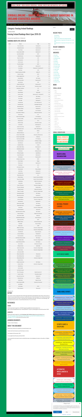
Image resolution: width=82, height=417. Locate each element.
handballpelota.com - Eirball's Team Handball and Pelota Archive (64, 298)
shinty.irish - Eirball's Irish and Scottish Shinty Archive (63, 303)
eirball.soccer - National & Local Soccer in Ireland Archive (64, 238)
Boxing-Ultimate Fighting (58, 100)
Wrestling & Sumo (57, 103)
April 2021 (56, 61)
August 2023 (56, 56)
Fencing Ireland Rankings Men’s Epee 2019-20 (24, 34)
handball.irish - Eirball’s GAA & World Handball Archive (64, 265)
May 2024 (56, 55)
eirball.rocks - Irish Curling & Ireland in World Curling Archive (64, 380)
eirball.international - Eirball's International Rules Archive (63, 280)
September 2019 (57, 77)
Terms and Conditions (58, 129)
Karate (55, 121)
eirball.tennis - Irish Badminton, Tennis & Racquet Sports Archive (64, 243)
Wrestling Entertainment (58, 106)
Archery (14, 24)
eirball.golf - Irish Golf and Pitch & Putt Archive (63, 233)
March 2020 (56, 72)
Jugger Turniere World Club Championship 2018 (62, 38)
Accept (57, 412)
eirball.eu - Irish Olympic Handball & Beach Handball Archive (64, 313)
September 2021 (57, 58)
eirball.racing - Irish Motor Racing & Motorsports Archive (64, 198)
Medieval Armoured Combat (59, 116)
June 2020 (56, 70)
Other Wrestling (57, 111)
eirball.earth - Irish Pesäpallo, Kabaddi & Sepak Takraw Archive (64, 308)
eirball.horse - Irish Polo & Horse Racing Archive (64, 343)
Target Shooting (20, 24)
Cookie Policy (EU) (57, 127)
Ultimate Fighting (57, 98)
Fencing (55, 114)
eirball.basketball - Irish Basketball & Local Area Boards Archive (64, 177)
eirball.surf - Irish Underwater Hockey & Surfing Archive (63, 390)
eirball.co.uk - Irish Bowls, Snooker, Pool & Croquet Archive (64, 385)
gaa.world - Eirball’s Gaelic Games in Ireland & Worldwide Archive (64, 260)
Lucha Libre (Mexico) (58, 108)
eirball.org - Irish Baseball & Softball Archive (64, 167)
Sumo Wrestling (57, 109)
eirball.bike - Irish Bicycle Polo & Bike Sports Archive (64, 348)
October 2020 (56, 67)
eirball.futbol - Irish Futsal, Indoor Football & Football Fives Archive (63, 318)
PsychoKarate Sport (58, 93)
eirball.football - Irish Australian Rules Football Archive (64, 188)
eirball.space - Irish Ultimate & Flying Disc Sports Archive (63, 400)
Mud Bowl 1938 (57, 36)
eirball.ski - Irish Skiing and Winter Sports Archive (63, 363)
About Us (25, 24)
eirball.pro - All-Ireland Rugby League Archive (63, 248)
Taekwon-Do (56, 122)
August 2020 (56, 69)
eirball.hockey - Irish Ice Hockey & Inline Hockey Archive (63, 172)
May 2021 (56, 59)
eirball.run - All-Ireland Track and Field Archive (64, 353)
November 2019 (57, 75)
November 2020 (57, 66)
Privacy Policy (69, 414)
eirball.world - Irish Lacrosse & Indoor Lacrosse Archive (63, 183)
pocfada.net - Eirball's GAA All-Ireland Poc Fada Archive (64, 275)
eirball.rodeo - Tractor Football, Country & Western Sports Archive (64, 395)
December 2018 (57, 81)
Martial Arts (56, 119)
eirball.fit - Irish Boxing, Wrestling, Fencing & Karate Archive (63, 358)
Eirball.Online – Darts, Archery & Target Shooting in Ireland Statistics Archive (40, 17)
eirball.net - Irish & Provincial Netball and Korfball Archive (64, 228)
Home (8, 24)
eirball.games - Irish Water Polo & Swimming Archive (63, 333)
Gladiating (56, 118)
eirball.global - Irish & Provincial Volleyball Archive (64, 193)
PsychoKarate (56, 35)
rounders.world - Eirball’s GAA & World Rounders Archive (64, 270)
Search (54, 27)
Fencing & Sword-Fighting (58, 113)
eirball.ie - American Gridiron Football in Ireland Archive (64, 162)
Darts (11, 24)
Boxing (55, 96)
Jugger (55, 91)
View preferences (76, 412)
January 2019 (56, 80)
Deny (67, 412)
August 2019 (56, 78)
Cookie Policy (64, 414)
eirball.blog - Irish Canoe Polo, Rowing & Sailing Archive (63, 338)
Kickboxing (56, 101)
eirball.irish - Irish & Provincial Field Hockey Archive (64, 223)
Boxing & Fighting (57, 95)
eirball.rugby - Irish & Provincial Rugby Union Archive (64, 212)
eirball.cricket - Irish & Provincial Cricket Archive (64, 217)
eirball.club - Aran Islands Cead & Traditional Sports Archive (64, 286)
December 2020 (57, 64)
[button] (79, 403)
